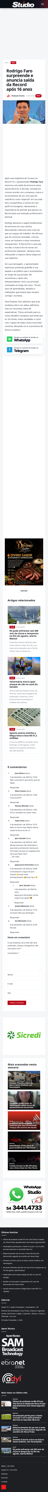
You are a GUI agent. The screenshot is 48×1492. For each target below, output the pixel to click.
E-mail (10, 984)
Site (9, 993)
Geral (13, 63)
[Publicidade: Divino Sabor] (24, 562)
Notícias (4, 1474)
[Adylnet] (24, 1378)
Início (6, 63)
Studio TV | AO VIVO (9, 1470)
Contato (4, 1481)
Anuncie (4, 1478)
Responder (14, 787)
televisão (24, 591)
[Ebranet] (24, 1364)
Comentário (13, 953)
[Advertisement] (24, 32)
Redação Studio (18, 96)
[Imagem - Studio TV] (24, 1198)
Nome (10, 974)
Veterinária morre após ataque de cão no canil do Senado (23, 684)
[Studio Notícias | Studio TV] (23, 4)
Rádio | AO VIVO (7, 1466)
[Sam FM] (24, 1345)
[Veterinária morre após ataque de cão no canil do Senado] (24, 666)
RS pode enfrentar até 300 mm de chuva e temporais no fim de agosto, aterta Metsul (23, 634)
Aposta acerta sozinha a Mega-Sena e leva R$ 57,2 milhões (23, 735)
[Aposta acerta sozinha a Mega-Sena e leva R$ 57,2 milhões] (24, 717)
